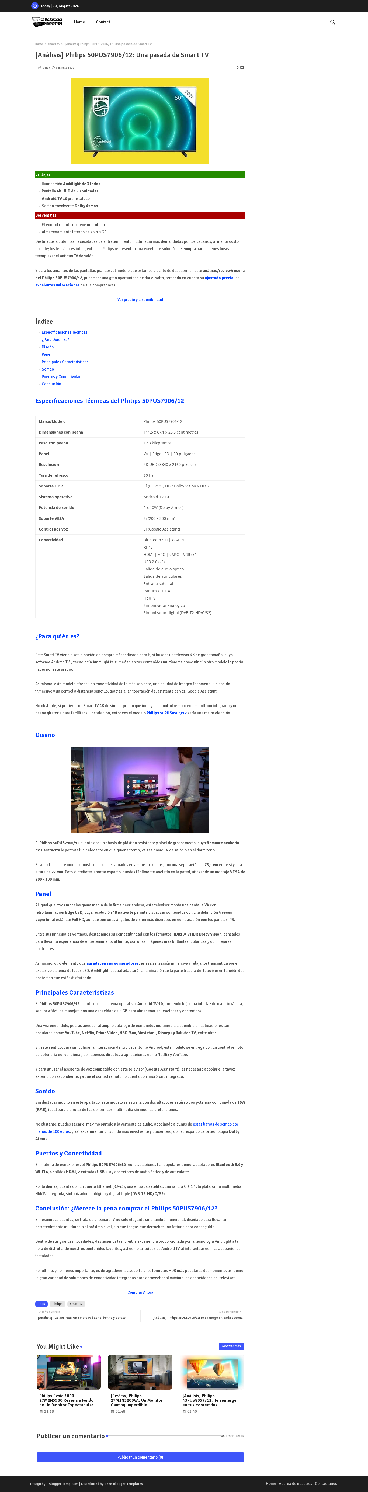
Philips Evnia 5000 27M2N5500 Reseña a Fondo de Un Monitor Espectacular (66, 1400)
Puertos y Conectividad (61, 376)
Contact (103, 22)
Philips (58, 1304)
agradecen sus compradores (112, 963)
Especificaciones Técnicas (65, 332)
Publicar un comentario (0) (140, 1457)
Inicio (39, 44)
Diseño (48, 347)
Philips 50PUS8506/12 (167, 713)
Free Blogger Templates (124, 1483)
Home (79, 22)
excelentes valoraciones (57, 285)
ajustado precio (219, 277)
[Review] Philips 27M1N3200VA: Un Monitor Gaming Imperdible (136, 1400)
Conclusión (51, 384)
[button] (333, 22)
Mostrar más (231, 1346)
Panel (46, 354)
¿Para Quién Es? (55, 339)
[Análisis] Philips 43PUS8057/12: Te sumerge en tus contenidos (209, 1400)
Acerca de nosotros (295, 1483)
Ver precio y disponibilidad (140, 299)
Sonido (48, 369)
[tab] (80, 22)
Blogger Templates (63, 1483)
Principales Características (65, 361)
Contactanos (326, 1483)
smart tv (54, 44)
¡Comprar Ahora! (140, 1292)
